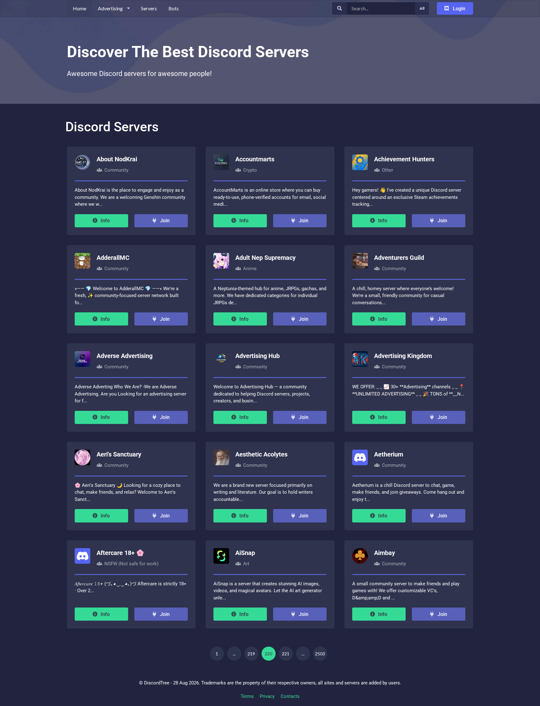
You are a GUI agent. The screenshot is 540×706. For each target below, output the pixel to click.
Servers (149, 8)
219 (251, 653)
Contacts (290, 696)
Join (164, 221)
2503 (320, 653)
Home (79, 8)
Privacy (267, 696)
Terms (247, 696)
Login (458, 9)
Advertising (110, 8)
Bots (173, 8)
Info (104, 221)
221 (285, 653)
